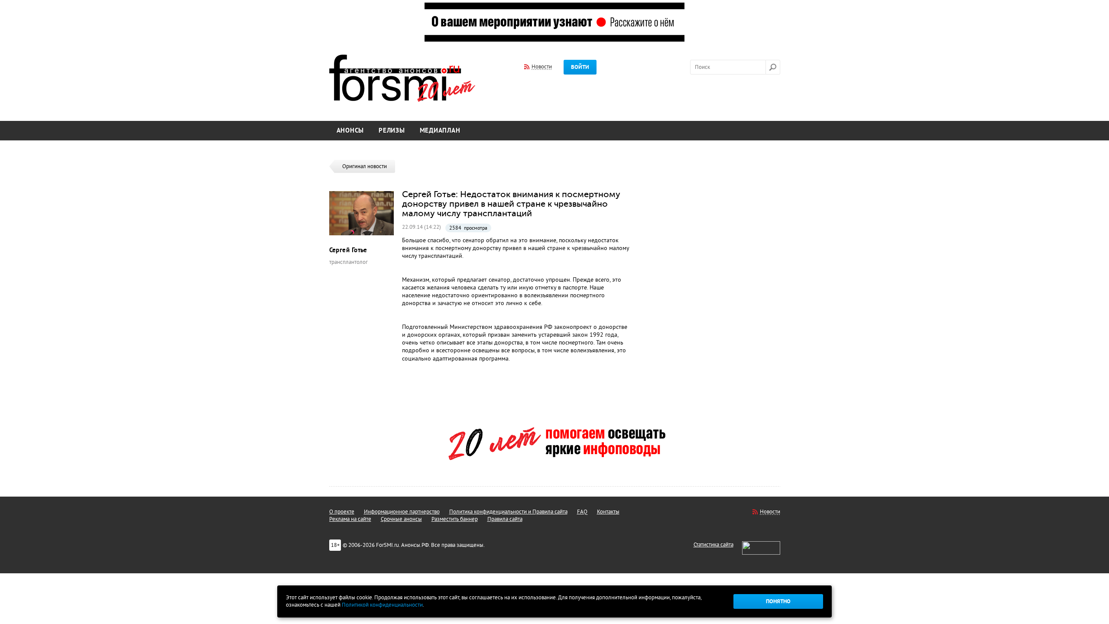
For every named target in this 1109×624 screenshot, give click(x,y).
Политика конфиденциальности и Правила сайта (508, 511)
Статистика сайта (713, 544)
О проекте (341, 511)
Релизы (392, 130)
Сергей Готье (348, 250)
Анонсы (350, 130)
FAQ (582, 511)
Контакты (608, 511)
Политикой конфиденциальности (382, 604)
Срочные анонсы (401, 519)
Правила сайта (504, 519)
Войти (580, 67)
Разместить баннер (454, 519)
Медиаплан (440, 130)
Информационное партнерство (402, 511)
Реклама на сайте (350, 519)
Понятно (778, 601)
